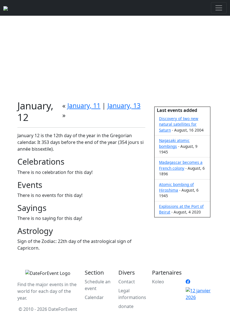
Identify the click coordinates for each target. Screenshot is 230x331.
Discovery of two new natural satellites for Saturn (178, 124)
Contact (126, 282)
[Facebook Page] (188, 282)
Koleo (158, 282)
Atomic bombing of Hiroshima (176, 187)
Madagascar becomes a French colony (181, 165)
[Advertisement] (115, 58)
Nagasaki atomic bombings (174, 143)
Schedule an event (98, 285)
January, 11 (83, 105)
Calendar (94, 297)
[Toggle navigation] (219, 7)
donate (126, 306)
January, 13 (124, 105)
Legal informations (132, 294)
